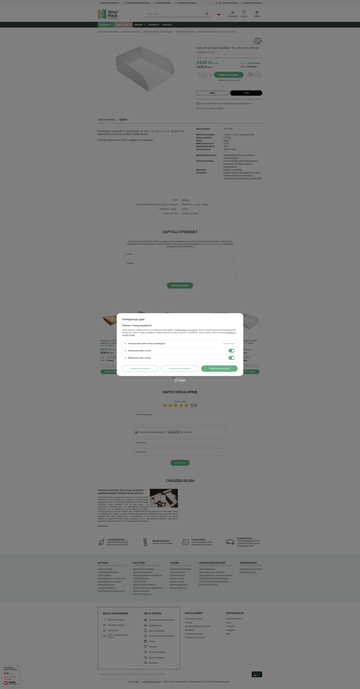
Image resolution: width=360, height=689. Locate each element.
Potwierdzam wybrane (140, 368)
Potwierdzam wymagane (179, 368)
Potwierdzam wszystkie (219, 368)
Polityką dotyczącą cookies (186, 330)
